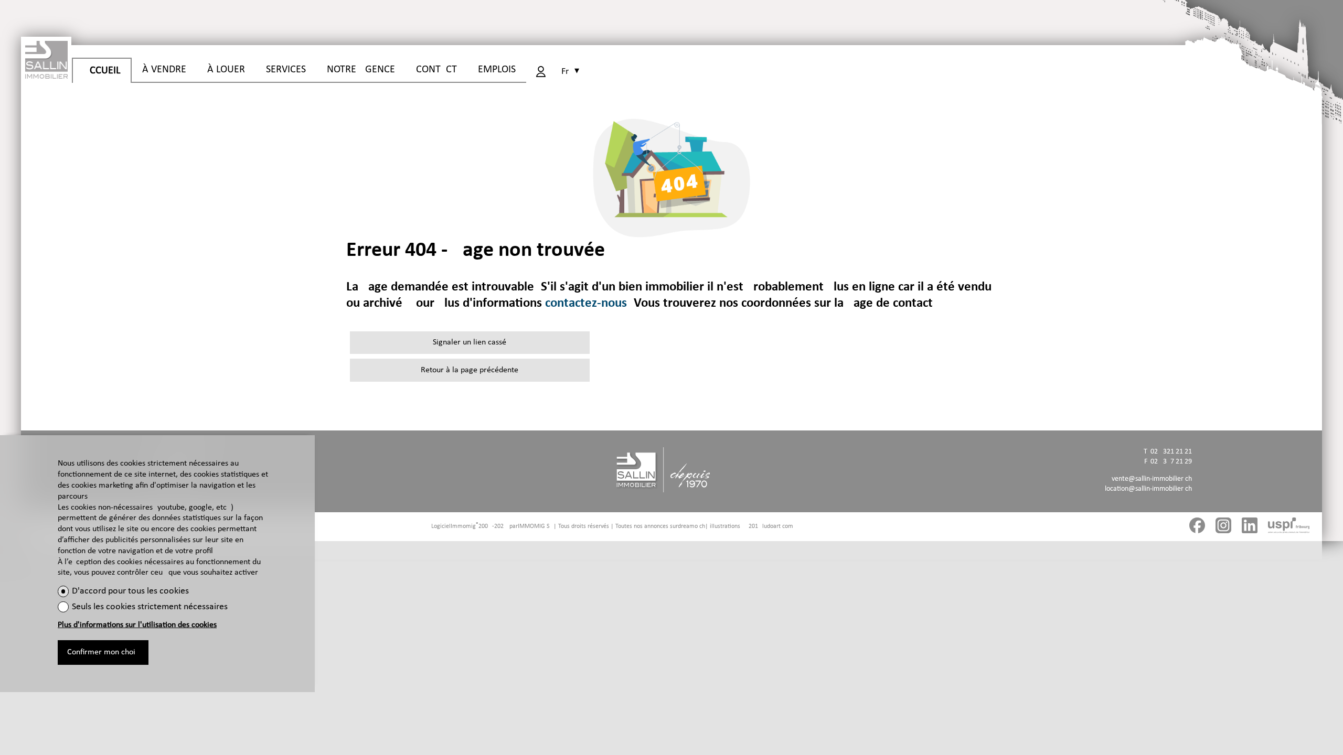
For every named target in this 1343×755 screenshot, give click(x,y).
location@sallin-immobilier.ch (1148, 489)
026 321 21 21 (1171, 451)
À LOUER (226, 69)
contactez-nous (586, 303)
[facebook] (1197, 526)
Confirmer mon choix (103, 652)
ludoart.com (777, 526)
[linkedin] (1249, 526)
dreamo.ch (691, 526)
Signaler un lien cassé (469, 342)
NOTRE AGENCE (361, 69)
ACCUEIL (101, 71)
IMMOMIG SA (535, 526)
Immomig (463, 526)
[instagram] (1223, 526)
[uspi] (1288, 526)
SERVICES (286, 69)
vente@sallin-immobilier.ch (1152, 479)
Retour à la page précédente (469, 370)
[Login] (541, 72)
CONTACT (436, 69)
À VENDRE (164, 69)
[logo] (46, 58)
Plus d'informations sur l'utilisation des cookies (137, 625)
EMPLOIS (497, 69)
